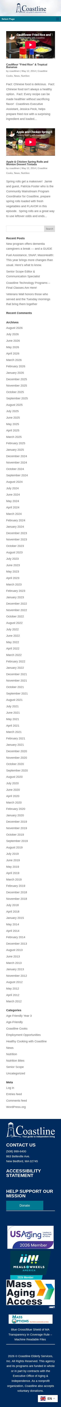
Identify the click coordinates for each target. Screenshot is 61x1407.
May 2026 (12, 347)
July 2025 (12, 411)
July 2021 (12, 706)
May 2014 (12, 924)
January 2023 (15, 597)
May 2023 (12, 571)
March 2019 (14, 879)
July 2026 (12, 334)
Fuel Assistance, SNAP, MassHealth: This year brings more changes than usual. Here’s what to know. (30, 260)
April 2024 (12, 507)
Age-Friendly (14, 1022)
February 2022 (15, 661)
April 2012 (12, 995)
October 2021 (15, 687)
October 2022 (15, 616)
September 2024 (17, 475)
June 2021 (13, 712)
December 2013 (16, 943)
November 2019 (16, 828)
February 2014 (15, 937)
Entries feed (14, 1094)
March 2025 (14, 437)
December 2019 (16, 821)
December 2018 (16, 892)
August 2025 (14, 404)
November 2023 (16, 539)
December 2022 (16, 603)
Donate (25, 1205)
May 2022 (12, 642)
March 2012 (14, 1001)
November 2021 (16, 680)
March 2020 (14, 802)
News (17, 76)
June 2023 (13, 565)
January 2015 (15, 918)
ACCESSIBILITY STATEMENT (23, 1173)
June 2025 (13, 417)
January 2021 (15, 744)
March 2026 (14, 360)
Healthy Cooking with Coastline (26, 1041)
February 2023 (15, 590)
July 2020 (12, 783)
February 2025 (15, 443)
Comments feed (16, 1100)
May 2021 (12, 719)
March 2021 (14, 732)
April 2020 (12, 796)
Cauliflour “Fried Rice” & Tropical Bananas (26, 66)
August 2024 (14, 481)
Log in (10, 1087)
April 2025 (12, 430)
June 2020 (13, 789)
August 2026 (14, 328)
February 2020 (15, 809)
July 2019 (12, 853)
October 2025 (15, 392)
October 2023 (15, 546)
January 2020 (15, 815)
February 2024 (15, 520)
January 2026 (15, 372)
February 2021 (15, 738)
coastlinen (14, 71)
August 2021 (14, 699)
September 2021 (17, 693)
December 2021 (16, 674)
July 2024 (12, 488)
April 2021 (12, 725)
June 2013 (13, 956)
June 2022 (13, 635)
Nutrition (25, 76)
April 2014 (12, 930)
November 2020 (16, 757)
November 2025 (16, 385)
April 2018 (12, 911)
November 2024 (16, 462)
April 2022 (12, 648)
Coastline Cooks (16, 1028)
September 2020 (17, 770)
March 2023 (14, 584)
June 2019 (13, 860)
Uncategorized (15, 1073)
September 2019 (17, 841)
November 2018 (16, 898)
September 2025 (17, 398)
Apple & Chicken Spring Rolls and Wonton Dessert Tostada (27, 163)
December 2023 (16, 533)
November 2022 (16, 610)
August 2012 (14, 982)
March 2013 (14, 963)
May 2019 (12, 866)
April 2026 (12, 353)
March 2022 (14, 655)
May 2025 (12, 424)
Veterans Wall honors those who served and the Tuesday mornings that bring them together (28, 299)
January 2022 (15, 667)
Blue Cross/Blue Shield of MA (30, 1329)
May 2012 (12, 988)
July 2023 (12, 558)
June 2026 (13, 340)
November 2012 (16, 975)
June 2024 (13, 494)
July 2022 (12, 629)
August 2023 (14, 552)
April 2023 (12, 578)
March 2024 (14, 513)
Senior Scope (15, 1067)
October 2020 (15, 764)
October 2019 (15, 834)
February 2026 (15, 366)
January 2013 (15, 969)
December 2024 (16, 456)
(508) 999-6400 (16, 1151)
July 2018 (12, 905)
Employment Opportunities (23, 1034)
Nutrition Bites (15, 1060)
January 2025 (15, 449)
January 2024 (15, 526)
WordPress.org (16, 1107)
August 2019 (14, 847)
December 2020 (16, 751)
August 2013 (14, 950)
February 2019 (15, 885)
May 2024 (12, 501)
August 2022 (14, 623)
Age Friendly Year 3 (19, 1015)
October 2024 (15, 469)
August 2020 (14, 776)
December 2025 (16, 379)
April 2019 (12, 873)
